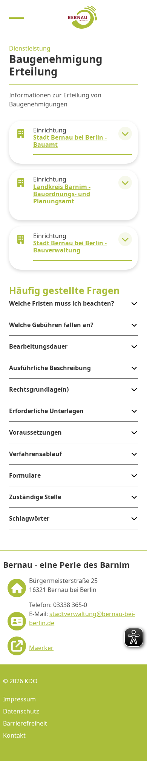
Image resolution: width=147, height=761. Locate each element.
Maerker (41, 648)
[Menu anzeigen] (16, 17)
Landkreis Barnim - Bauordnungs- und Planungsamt (61, 194)
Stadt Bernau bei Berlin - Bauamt (70, 141)
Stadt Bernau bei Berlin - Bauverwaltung (70, 246)
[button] (125, 133)
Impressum (19, 699)
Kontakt (14, 735)
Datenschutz (21, 711)
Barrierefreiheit (25, 723)
